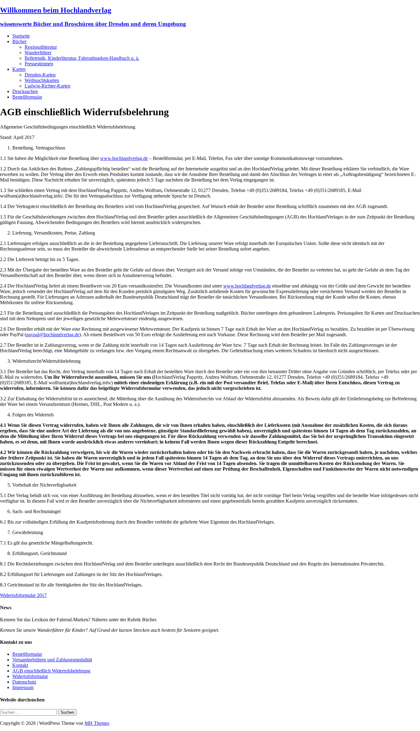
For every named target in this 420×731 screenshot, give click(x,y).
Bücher (19, 41)
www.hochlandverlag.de (124, 158)
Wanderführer (38, 52)
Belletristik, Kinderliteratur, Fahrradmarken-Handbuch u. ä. (82, 58)
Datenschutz (24, 681)
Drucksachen (25, 91)
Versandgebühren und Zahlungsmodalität (52, 659)
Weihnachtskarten (42, 80)
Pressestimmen (39, 63)
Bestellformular (27, 97)
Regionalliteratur (41, 47)
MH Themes (97, 723)
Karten (19, 69)
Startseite (21, 36)
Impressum (23, 687)
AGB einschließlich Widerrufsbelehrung (51, 670)
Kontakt (20, 665)
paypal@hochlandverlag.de (52, 334)
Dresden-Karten (40, 74)
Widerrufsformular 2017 (23, 595)
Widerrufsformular (30, 676)
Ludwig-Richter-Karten (47, 85)
